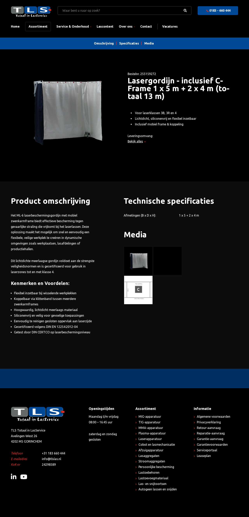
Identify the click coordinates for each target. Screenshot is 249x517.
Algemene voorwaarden (213, 416)
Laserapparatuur (150, 439)
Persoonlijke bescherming (156, 467)
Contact (146, 26)
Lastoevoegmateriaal (153, 478)
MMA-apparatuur (151, 428)
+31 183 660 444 (53, 453)
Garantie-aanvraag (210, 439)
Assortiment (38, 26)
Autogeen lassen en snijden (158, 489)
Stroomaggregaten (152, 461)
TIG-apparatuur (149, 422)
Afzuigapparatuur (151, 450)
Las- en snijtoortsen (153, 484)
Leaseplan (204, 456)
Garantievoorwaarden (212, 444)
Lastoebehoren (149, 472)
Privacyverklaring (209, 422)
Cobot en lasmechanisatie (157, 444)
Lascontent (105, 26)
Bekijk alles (135, 141)
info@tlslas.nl (51, 459)
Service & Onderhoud (72, 26)
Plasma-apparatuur (152, 433)
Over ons (125, 26)
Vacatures (170, 26)
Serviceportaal (207, 450)
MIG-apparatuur (150, 416)
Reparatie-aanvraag (211, 433)
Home (15, 26)
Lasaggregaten (149, 456)
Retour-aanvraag (209, 428)
